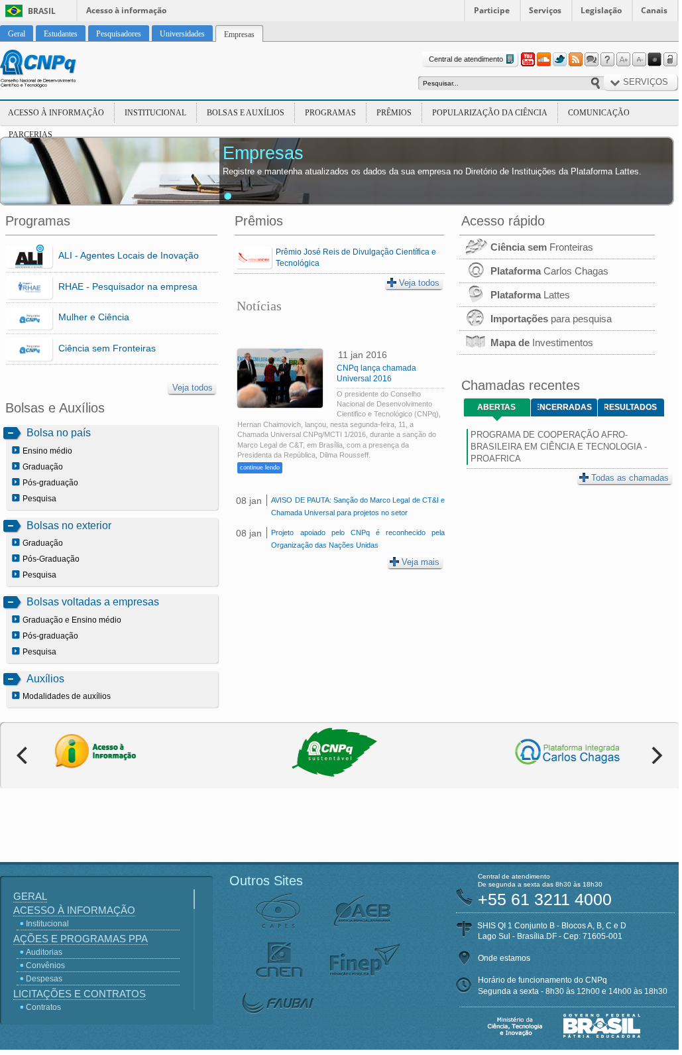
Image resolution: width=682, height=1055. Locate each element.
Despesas (44, 978)
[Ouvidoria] (591, 59)
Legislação (601, 10)
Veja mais (420, 562)
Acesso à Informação (56, 112)
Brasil (42, 11)
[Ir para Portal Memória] (54, 70)
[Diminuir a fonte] (639, 59)
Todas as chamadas (630, 478)
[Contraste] (655, 59)
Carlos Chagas (549, 271)
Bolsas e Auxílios (245, 112)
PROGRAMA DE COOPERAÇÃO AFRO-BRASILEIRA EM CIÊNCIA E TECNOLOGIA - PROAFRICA (559, 447)
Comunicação (599, 112)
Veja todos (192, 388)
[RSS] (575, 59)
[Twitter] (559, 59)
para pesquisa (551, 318)
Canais (654, 10)
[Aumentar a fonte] (623, 59)
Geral (30, 896)
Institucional (155, 112)
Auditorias (44, 952)
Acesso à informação (126, 10)
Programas (330, 112)
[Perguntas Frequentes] (607, 59)
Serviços (545, 10)
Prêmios (394, 112)
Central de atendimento (466, 59)
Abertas (496, 407)
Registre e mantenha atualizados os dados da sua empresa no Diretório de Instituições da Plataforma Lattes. (432, 171)
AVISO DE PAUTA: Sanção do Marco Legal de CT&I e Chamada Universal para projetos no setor (357, 506)
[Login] (670, 59)
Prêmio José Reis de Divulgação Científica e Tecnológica (356, 257)
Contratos (43, 1007)
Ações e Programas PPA (80, 938)
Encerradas (565, 407)
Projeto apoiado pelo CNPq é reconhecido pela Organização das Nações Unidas (357, 538)
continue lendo (260, 467)
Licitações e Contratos (79, 993)
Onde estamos (504, 958)
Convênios (45, 965)
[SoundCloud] (543, 59)
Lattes (530, 294)
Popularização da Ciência (489, 112)
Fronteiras (541, 247)
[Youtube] (527, 59)
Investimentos (541, 342)
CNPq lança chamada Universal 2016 (376, 373)
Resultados (630, 407)
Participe (492, 10)
